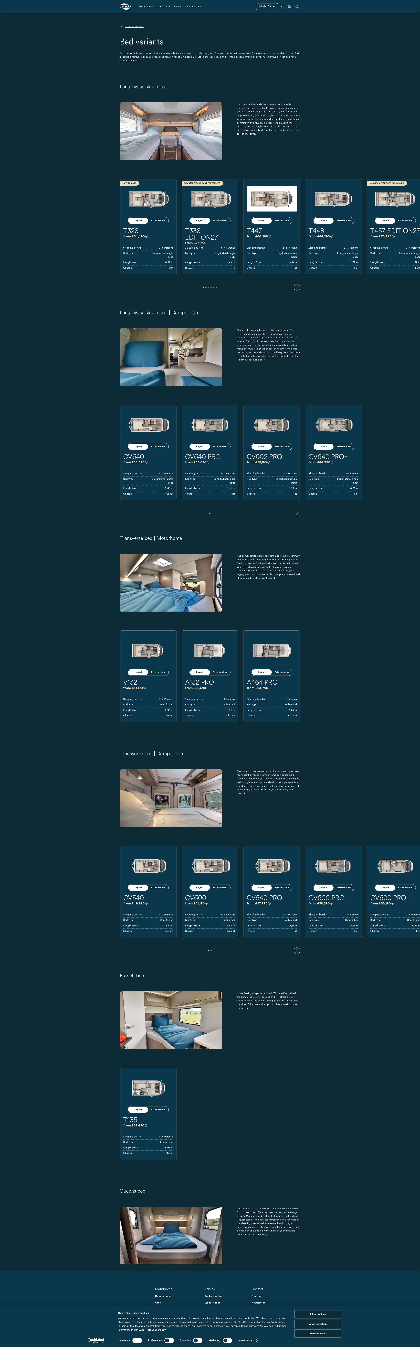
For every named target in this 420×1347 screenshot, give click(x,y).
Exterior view (158, 221)
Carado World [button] (193, 6)
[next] (297, 287)
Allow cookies (318, 1314)
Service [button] (178, 6)
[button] (289, 6)
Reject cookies (317, 1333)
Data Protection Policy (152, 1329)
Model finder (164, 6)
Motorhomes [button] (146, 6)
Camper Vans (163, 1296)
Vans (158, 1303)
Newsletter (258, 1303)
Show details (245, 1340)
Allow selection (318, 1324)
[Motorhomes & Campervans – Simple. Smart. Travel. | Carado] (125, 6)
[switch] (169, 1340)
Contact (257, 1296)
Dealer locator (213, 1296)
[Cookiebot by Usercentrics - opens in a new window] (96, 1340)
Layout (138, 221)
